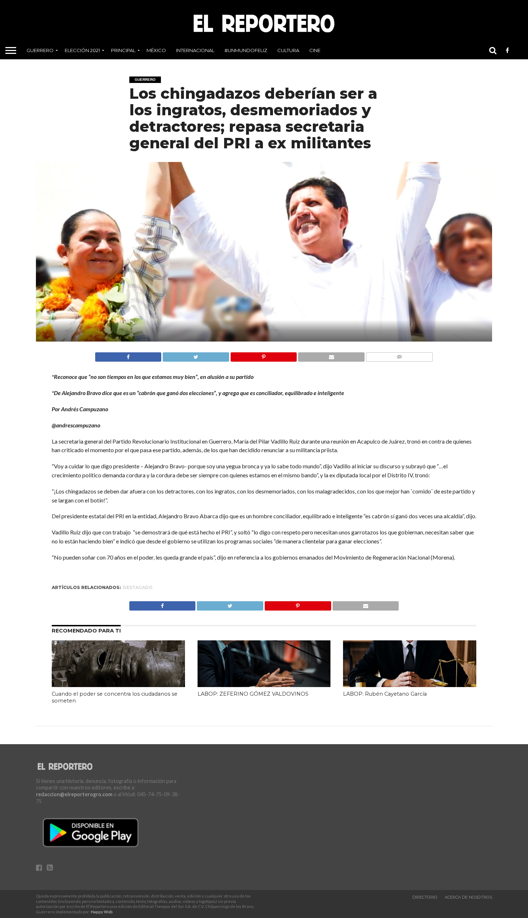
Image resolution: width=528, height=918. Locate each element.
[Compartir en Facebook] (128, 355)
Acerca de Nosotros (468, 897)
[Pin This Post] (263, 355)
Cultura (288, 50)
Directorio (424, 897)
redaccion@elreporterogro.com (74, 794)
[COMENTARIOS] (399, 355)
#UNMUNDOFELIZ (245, 50)
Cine (314, 50)
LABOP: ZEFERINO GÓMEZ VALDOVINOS (253, 694)
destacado (138, 587)
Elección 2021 (82, 50)
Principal (123, 50)
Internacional (195, 50)
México (156, 50)
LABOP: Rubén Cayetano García (385, 694)
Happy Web (102, 911)
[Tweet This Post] (195, 355)
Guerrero (40, 50)
